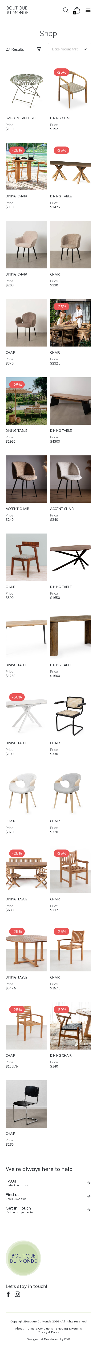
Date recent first (65, 49)
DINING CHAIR (61, 118)
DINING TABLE (61, 196)
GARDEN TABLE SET (21, 118)
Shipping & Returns (69, 1328)
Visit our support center (19, 1209)
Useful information (17, 1182)
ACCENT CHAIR (17, 509)
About (19, 1328)
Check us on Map (16, 1196)
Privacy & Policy (48, 1332)
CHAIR (55, 274)
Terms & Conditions (39, 1328)
